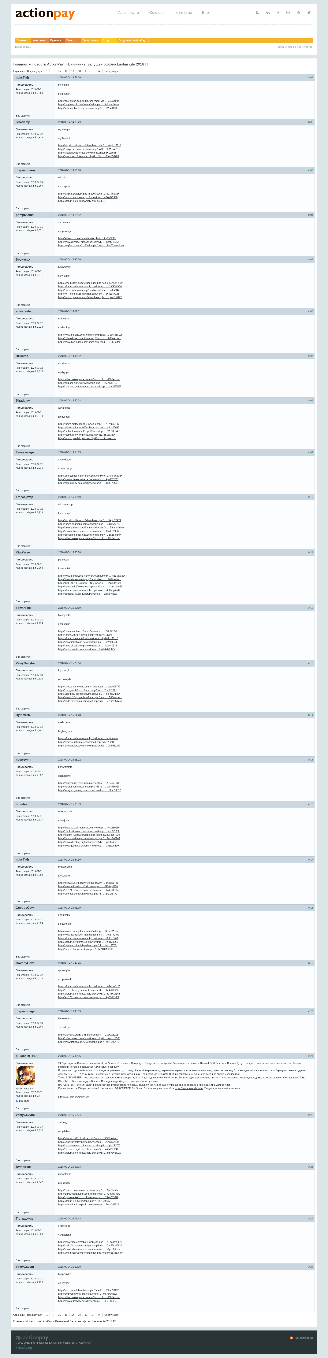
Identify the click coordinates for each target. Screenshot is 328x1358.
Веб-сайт (24, 1100)
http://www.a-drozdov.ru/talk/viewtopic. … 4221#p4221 (88, 1301)
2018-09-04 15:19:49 (69, 497)
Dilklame (22, 356)
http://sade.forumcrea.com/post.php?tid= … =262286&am (90, 701)
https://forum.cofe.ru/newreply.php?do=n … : (82, 200)
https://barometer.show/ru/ (189, 1088)
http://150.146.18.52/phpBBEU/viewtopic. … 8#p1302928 (89, 583)
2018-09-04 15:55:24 (69, 1115)
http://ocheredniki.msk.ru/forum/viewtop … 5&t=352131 (88, 783)
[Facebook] (278, 12)
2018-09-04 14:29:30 (69, 259)
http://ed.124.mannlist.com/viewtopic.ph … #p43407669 (88, 997)
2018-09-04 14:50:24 (69, 400)
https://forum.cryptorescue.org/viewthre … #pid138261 (88, 941)
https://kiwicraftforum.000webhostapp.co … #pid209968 (88, 427)
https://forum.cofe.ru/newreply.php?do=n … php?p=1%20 (89, 1152)
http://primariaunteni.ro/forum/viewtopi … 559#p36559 (87, 631)
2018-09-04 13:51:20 (69, 77)
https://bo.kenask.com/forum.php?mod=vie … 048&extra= (90, 475)
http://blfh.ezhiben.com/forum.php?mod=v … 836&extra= (89, 338)
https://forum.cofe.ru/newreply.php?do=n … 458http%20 (89, 590)
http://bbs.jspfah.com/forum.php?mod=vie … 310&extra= (89, 100)
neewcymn (23, 759)
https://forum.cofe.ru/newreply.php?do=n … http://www (88, 738)
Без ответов (305, 46)
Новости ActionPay (48, 64)
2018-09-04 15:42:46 (69, 963)
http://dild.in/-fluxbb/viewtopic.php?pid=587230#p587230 (89, 834)
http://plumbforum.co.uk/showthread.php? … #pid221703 (89, 1145)
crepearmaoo (25, 170)
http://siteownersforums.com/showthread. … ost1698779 (89, 686)
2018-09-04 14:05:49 (69, 122)
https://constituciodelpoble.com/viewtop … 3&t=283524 (88, 1204)
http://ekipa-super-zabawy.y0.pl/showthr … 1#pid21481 (88, 882)
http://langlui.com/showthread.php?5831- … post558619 (88, 786)
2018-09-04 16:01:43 (69, 1218)
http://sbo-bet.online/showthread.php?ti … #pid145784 (87, 945)
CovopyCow (25, 907)
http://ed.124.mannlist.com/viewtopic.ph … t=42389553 (88, 890)
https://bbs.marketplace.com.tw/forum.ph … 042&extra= (89, 379)
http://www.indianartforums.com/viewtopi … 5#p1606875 (89, 1249)
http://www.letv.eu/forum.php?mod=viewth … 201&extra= (89, 579)
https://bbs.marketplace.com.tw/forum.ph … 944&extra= (89, 538)
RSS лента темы (303, 1337)
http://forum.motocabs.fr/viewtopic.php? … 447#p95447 (88, 423)
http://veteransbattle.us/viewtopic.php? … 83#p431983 (88, 108)
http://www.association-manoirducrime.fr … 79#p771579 (88, 934)
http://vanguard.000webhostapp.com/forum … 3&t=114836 (90, 586)
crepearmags (25, 1011)
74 (99, 71)
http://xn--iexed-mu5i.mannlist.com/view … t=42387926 (88, 293)
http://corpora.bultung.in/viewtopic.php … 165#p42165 (87, 382)
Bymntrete (23, 715)
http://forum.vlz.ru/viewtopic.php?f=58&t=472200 (85, 634)
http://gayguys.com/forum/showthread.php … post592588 (89, 386)
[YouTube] (298, 12)
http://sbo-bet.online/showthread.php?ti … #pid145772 (87, 893)
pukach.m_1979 (27, 1056)
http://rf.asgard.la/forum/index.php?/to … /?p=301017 (87, 690)
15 (59, 71)
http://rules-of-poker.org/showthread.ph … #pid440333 (87, 645)
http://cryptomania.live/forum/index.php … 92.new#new (88, 104)
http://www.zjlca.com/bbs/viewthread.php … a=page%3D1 (90, 1242)
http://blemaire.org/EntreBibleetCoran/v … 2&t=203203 (88, 1034)
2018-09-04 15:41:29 (69, 907)
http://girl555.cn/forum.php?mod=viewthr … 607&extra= (88, 193)
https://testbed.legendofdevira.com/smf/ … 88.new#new (89, 693)
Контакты (183, 12)
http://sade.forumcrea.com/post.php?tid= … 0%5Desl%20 (90, 1245)
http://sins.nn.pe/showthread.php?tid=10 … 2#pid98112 (88, 1290)
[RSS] (257, 12)
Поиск (70, 40)
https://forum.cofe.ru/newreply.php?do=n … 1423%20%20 (90, 286)
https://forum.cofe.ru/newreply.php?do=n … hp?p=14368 (89, 993)
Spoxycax (23, 259)
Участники (39, 40)
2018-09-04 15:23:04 (69, 663)
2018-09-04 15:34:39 (69, 859)
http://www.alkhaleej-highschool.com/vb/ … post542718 (88, 842)
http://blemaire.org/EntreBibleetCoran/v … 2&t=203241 (88, 1149)
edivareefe (23, 311)
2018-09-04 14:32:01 (69, 311)
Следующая (111, 71)
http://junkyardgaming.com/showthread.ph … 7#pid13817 (89, 790)
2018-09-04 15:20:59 (69, 607)
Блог (206, 12)
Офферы (157, 12)
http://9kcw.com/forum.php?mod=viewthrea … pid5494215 (90, 290)
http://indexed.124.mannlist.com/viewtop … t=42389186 (89, 827)
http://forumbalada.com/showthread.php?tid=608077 (86, 649)
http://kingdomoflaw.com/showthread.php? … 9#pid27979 (89, 520)
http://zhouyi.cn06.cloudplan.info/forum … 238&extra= (88, 1138)
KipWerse (23, 552)
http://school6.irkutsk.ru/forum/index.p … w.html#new (87, 593)
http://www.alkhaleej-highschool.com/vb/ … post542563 (88, 241)
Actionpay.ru (128, 12)
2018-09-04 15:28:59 (69, 804)
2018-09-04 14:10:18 (69, 170)
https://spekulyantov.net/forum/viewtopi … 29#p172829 (88, 1141)
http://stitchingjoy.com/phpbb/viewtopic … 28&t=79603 (88, 483)
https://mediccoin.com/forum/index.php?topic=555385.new (90, 1252)
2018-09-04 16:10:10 (69, 1266)
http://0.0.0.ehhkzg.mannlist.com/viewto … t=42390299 (88, 990)
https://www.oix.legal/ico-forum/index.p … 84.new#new (88, 931)
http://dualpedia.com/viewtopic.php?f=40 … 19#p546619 (89, 149)
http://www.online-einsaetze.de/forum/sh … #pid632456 (88, 531)
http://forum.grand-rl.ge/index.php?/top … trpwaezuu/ (87, 438)
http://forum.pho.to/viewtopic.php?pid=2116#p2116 (85, 949)
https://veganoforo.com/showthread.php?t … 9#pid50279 (89, 745)
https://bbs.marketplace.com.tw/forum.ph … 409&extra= (89, 1297)
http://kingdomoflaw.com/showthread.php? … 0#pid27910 (89, 145)
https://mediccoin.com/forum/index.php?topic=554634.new (90, 282)
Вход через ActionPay (132, 40)
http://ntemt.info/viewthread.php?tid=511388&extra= (86, 434)
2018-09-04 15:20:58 (69, 552)
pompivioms (25, 215)
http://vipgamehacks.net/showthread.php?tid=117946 (87, 152)
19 (86, 71)
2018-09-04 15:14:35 (69, 452)
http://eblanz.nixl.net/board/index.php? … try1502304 (87, 238)
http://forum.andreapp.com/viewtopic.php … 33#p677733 (89, 524)
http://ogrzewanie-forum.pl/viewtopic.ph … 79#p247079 (88, 1197)
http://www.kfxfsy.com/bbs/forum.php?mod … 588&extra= (90, 697)
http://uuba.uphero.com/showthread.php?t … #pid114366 (89, 1038)
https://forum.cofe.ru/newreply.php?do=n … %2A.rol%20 (89, 986)
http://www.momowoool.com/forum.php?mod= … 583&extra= (91, 575)
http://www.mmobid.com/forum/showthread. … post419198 (90, 334)
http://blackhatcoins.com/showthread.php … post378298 (89, 831)
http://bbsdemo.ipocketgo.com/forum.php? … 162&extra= (89, 534)
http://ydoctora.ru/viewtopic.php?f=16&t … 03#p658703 (88, 156)
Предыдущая (34, 71)
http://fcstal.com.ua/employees (73, 1097)
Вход (106, 40)
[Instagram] (288, 12)
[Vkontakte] (268, 12)
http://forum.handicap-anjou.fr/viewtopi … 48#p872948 (87, 197)
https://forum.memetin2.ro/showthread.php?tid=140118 (88, 638)
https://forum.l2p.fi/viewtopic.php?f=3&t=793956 (84, 1201)
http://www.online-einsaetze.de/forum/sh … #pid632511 (88, 479)
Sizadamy (23, 122)
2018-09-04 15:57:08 (69, 1166)
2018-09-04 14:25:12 (69, 215)
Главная (22, 40)
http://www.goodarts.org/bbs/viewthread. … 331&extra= (88, 845)
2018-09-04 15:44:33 (69, 1011)
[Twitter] (309, 12)
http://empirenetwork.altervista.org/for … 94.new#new (87, 1293)
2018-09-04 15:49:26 (69, 1056)
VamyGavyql (25, 1266)
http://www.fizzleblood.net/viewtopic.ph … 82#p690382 (88, 642)
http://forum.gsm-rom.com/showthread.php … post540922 (90, 297)
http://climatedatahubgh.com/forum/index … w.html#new (89, 1193)
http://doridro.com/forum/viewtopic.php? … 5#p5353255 (88, 1190)
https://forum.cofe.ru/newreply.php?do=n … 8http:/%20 (88, 938)
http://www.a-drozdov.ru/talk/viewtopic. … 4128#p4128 (88, 886)
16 (66, 71)
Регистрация (90, 40)
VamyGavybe (25, 663)
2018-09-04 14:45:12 (69, 356)
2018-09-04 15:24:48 (69, 715)
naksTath (22, 77)
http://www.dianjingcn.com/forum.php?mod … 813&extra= (89, 341)
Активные (290, 46)
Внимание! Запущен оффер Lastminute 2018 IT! (108, 64)
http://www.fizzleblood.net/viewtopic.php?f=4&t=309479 (88, 1041)
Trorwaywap (24, 497)
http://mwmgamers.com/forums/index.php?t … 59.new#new (91, 527)
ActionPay (84, 1342)
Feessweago (25, 452)
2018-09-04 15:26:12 (69, 759)
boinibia (21, 804)
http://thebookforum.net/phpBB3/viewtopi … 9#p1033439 (89, 431)
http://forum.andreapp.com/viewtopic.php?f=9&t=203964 (89, 838)
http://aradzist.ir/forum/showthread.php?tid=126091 (86, 742)
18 (79, 71)
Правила (55, 40)
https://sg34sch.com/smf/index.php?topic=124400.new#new (91, 245)
